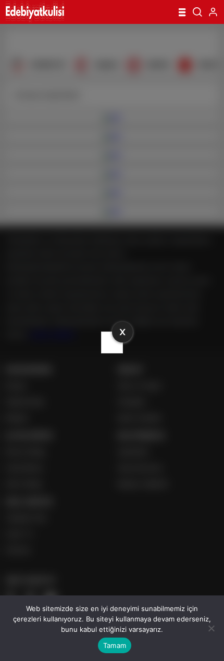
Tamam (114, 645)
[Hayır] (211, 628)
